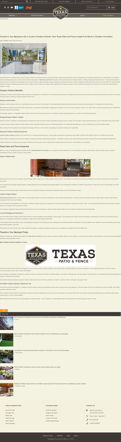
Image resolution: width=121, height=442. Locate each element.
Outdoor (37, 15)
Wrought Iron (9, 413)
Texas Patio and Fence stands (40, 150)
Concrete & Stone (51, 418)
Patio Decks (50, 415)
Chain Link (8, 415)
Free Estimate (108, 15)
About (76, 436)
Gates (82, 15)
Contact (60, 436)
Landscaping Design (52, 421)
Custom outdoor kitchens (7, 135)
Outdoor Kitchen (51, 410)
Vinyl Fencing (9, 418)
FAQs (68, 436)
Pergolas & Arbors (52, 413)
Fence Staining (10, 423)
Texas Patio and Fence (45, 80)
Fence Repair (9, 421)
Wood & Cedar (10, 410)
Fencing (12, 15)
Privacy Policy (48, 436)
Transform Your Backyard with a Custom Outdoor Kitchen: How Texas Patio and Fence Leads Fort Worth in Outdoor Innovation (56, 36)
